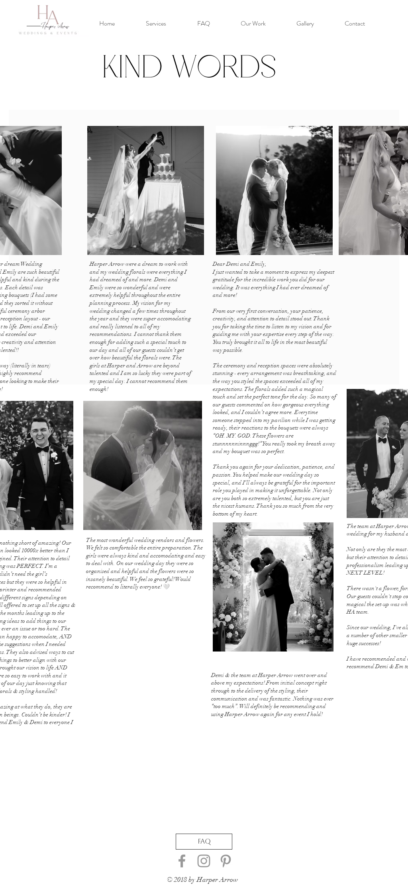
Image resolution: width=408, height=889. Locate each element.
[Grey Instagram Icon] (203, 860)
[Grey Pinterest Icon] (225, 860)
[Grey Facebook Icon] (181, 860)
